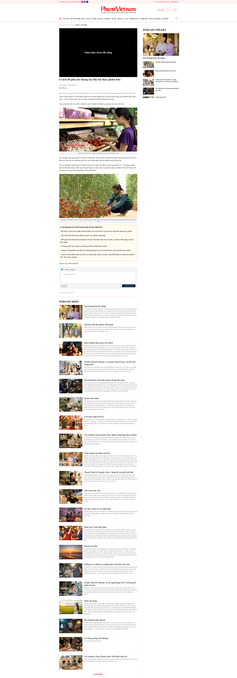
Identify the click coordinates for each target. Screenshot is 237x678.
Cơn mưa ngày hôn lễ (94, 416)
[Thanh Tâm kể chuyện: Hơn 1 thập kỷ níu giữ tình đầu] (70, 478)
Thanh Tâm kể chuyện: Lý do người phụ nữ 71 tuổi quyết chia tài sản (110, 583)
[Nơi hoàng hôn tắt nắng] (70, 312)
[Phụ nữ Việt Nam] (118, 10)
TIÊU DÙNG (107, 18)
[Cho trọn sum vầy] (70, 496)
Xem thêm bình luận (66, 292)
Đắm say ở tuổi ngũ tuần (95, 527)
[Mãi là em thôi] (70, 552)
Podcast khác (69, 301)
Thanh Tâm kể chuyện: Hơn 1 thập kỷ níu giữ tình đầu (109, 472)
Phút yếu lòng (90, 601)
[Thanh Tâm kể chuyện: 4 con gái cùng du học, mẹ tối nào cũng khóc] (70, 368)
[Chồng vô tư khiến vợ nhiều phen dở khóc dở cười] (70, 570)
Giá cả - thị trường (81, 25)
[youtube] (82, 2)
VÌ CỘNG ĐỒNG (144, 18)
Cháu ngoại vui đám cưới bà (97, 453)
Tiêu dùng (70, 25)
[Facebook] (85, 2)
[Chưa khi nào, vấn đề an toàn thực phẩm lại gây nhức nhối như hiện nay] (98, 129)
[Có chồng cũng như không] (70, 644)
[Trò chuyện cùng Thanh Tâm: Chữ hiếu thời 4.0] (70, 662)
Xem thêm (98, 674)
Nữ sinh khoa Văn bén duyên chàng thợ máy (104, 380)
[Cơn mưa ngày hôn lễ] (70, 422)
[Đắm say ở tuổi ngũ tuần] (70, 533)
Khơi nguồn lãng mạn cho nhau (98, 343)
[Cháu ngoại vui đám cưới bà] (70, 459)
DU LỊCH (126, 18)
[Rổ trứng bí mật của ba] (70, 626)
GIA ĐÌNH (94, 18)
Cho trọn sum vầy (92, 490)
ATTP (120, 165)
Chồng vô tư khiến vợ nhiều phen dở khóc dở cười (107, 564)
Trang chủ (62, 25)
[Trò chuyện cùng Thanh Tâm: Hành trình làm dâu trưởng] (70, 441)
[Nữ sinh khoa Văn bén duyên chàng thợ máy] (70, 386)
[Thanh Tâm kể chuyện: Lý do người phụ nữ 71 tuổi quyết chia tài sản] (70, 588)
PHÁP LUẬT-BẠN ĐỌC (155, 18)
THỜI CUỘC (66, 18)
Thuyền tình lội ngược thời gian (98, 324)
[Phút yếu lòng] (70, 607)
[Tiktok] (87, 2)
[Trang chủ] (60, 18)
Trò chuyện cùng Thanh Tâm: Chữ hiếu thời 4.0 (105, 656)
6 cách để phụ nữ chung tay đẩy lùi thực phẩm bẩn (89, 79)
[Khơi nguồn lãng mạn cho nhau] (70, 349)
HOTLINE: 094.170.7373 (163, 1)
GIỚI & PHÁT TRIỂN (75, 18)
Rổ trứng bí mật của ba (94, 620)
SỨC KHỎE (100, 18)
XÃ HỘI (89, 18)
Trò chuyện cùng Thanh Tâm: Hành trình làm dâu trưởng (110, 435)
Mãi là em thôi (90, 546)
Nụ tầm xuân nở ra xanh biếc (97, 509)
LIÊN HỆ (175, 1)
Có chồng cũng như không (96, 638)
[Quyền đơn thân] (70, 404)
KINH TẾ (83, 18)
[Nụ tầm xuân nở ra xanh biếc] (70, 515)
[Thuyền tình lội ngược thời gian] (70, 330)
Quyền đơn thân (91, 398)
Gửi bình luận (129, 286)
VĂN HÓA (113, 18)
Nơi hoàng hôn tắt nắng (95, 306)
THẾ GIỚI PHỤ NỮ (133, 18)
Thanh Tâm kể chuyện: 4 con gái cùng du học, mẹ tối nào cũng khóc (110, 363)
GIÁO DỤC (120, 18)
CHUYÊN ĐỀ (165, 18)
